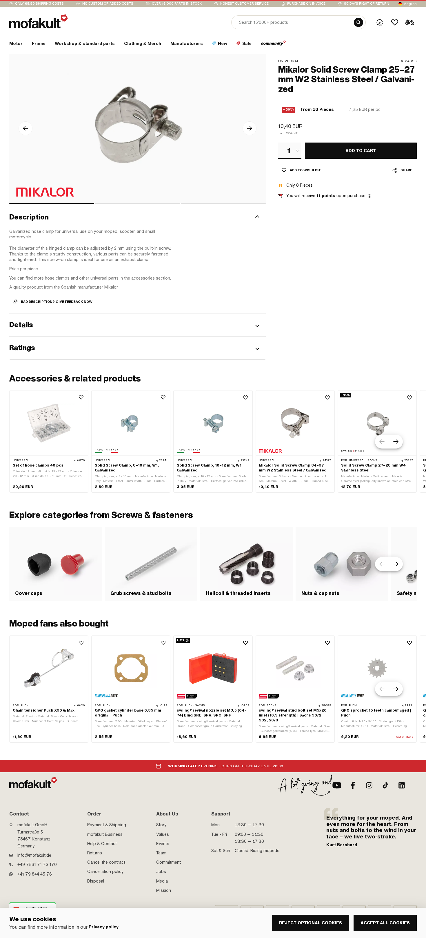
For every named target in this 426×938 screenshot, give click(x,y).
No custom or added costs (107, 4)
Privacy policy (104, 927)
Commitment (168, 862)
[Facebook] (353, 785)
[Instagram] (369, 785)
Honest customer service (244, 4)
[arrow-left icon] (25, 128)
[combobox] (289, 151)
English (410, 3)
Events (162, 844)
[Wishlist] (395, 22)
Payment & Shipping (106, 825)
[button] (137, 217)
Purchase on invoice (306, 4)
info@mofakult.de (34, 855)
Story (161, 825)
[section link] (273, 45)
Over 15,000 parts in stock (177, 4)
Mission (163, 890)
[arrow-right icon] (249, 128)
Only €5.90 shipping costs (39, 4)
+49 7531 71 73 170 (37, 864)
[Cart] (410, 22)
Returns (94, 853)
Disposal (95, 881)
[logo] (38, 21)
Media (162, 881)
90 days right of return (366, 4)
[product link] (49, 441)
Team (161, 853)
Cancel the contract (106, 862)
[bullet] (51, 203)
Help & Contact (102, 844)
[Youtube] (337, 785)
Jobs (161, 871)
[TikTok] (385, 785)
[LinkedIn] (401, 785)
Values (162, 834)
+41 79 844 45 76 (34, 874)
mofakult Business (105, 834)
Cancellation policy (105, 871)
